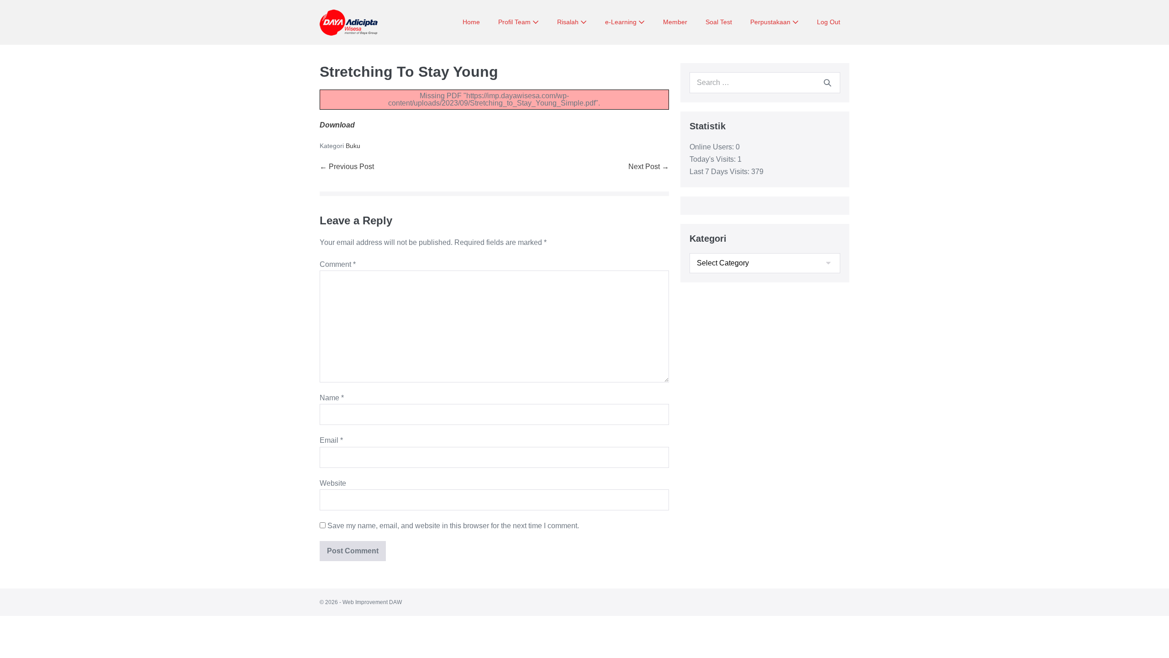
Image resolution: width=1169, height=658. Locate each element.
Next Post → (648, 166)
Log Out (828, 22)
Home (471, 22)
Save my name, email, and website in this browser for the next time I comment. (453, 526)
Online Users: (713, 147)
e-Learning (621, 22)
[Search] (827, 82)
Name (332, 398)
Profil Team (515, 22)
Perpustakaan (771, 22)
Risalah (568, 22)
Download (337, 125)
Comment (338, 264)
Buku (353, 145)
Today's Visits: (713, 159)
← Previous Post (347, 166)
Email (331, 440)
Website (333, 483)
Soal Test (719, 22)
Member (675, 22)
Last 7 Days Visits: (720, 171)
